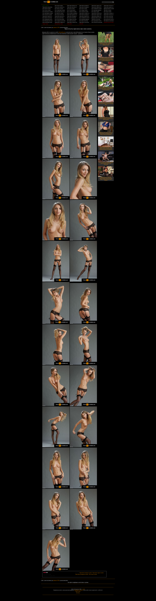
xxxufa (83, 589)
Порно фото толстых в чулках (109, 5)
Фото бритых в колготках (109, 20)
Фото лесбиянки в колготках (84, 17)
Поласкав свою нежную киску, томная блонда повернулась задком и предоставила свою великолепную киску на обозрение (106, 59)
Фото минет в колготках (47, 17)
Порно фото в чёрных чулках (84, 13)
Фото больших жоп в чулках (60, 11)
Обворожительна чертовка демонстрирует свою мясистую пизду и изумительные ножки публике (106, 179)
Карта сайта (78, 591)
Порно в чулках (46, 5)
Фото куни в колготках (59, 17)
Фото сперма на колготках (60, 20)
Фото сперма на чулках (71, 11)
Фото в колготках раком (59, 19)
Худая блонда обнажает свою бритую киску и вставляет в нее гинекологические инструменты (106, 148)
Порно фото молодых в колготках (84, 14)
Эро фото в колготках (96, 19)
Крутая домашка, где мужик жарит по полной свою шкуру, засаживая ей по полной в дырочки (105, 88)
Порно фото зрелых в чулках (72, 5)
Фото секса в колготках (59, 14)
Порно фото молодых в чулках (84, 5)
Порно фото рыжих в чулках (109, 7)
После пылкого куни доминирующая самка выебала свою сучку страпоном (106, 163)
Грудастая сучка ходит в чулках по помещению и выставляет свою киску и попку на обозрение (106, 133)
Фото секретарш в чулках (60, 10)
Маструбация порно (59, 23)
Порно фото (69, 23)
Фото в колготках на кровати (48, 22)
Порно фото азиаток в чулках (60, 7)
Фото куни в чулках (71, 8)
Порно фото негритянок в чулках (48, 7)
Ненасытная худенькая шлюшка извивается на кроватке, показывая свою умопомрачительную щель (106, 73)
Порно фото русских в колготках (60, 16)
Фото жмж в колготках (83, 20)
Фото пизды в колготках (71, 19)
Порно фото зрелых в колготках (72, 14)
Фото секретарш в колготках (48, 19)
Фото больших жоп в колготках (48, 20)
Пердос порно (45, 23)
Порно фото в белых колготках (72, 22)
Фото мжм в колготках (71, 20)
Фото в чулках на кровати (72, 13)
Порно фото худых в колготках (97, 14)
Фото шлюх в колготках (108, 16)
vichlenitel (81, 23)
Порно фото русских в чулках (72, 7)
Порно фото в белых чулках (97, 13)
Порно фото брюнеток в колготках (84, 16)
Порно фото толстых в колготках (109, 14)
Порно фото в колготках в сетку (84, 22)
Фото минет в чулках (59, 8)
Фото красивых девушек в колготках (84, 19)
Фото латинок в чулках (83, 11)
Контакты (78, 592)
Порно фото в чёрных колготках (60, 22)
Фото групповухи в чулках (48, 13)
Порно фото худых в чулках (97, 5)
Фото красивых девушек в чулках (97, 10)
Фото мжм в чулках (95, 11)
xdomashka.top (62, 32)
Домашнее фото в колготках (97, 17)
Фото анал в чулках (83, 8)
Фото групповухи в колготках (97, 20)
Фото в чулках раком (71, 10)
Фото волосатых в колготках (109, 19)
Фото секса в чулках (59, 5)
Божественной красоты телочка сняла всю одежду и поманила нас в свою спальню (106, 118)
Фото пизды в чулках (83, 10)
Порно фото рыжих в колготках (97, 16)
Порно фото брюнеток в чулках (97, 7)
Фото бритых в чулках (59, 13)
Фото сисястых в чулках (47, 14)
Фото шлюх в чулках (47, 8)
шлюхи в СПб (56, 27)
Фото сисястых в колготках (97, 22)
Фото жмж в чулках (107, 11)
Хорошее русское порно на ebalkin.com (109, 22)
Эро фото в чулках (107, 10)
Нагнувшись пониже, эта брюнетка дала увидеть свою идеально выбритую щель (106, 43)
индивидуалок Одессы (78, 590)
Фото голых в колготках (108, 17)
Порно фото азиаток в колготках (48, 16)
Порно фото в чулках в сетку (109, 13)
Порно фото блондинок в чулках (84, 7)
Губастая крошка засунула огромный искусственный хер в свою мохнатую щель (105, 103)
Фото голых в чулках (47, 10)
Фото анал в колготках (71, 17)
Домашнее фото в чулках (109, 8)
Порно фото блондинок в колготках (72, 16)
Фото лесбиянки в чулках (97, 8)
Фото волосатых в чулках (48, 11)
